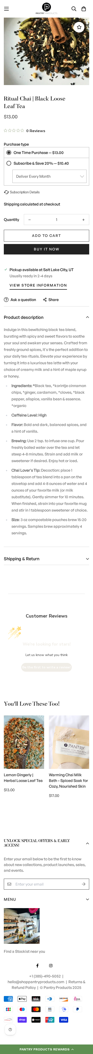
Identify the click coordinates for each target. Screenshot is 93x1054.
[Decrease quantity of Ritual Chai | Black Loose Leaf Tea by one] (29, 219)
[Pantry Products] (46, 9)
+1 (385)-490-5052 (45, 976)
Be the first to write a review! (46, 667)
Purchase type (16, 144)
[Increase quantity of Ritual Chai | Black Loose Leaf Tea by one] (83, 219)
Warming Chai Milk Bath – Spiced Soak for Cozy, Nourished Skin (68, 780)
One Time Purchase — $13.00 (39, 152)
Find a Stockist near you (24, 951)
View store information (38, 285)
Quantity (11, 219)
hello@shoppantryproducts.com (36, 981)
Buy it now (46, 249)
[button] (46, 1049)
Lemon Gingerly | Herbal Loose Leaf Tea (23, 777)
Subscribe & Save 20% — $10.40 (41, 163)
